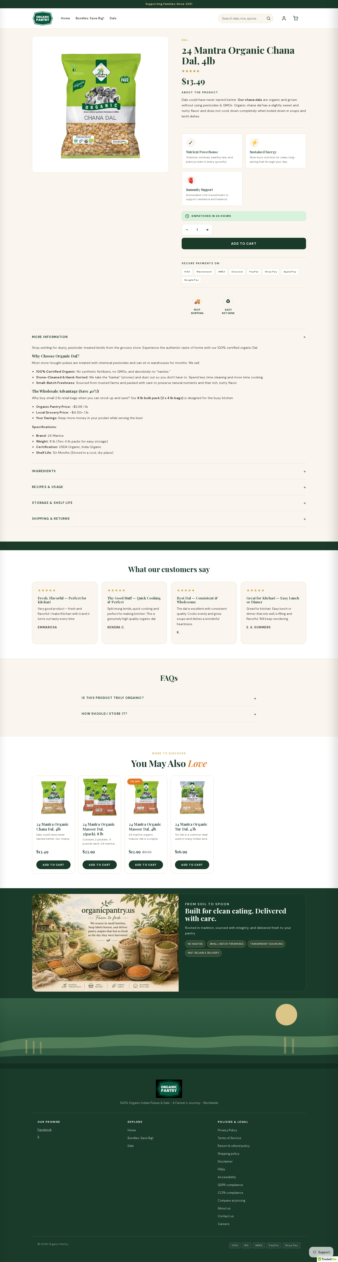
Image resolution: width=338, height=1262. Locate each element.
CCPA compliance (230, 1193)
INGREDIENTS (44, 471)
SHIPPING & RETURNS (51, 519)
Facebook (44, 1130)
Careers (223, 1224)
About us (224, 1208)
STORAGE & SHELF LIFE (52, 503)
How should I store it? (105, 714)
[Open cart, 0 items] (295, 18)
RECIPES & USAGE (47, 487)
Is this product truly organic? (113, 698)
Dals (113, 18)
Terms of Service (229, 1138)
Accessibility (227, 1177)
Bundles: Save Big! (90, 18)
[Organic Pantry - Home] (43, 18)
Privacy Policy (227, 1130)
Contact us (226, 1216)
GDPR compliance (230, 1185)
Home (65, 18)
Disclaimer (225, 1161)
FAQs (221, 1169)
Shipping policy (228, 1154)
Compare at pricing (231, 1200)
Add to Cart (243, 243)
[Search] (268, 18)
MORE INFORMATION (50, 337)
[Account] (284, 18)
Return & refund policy (234, 1146)
